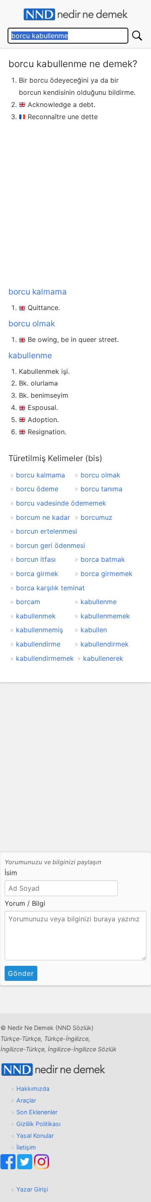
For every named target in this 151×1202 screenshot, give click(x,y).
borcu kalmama (37, 292)
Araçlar (26, 1100)
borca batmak (103, 559)
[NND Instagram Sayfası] (41, 1167)
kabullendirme (38, 644)
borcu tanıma (101, 489)
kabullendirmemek (45, 658)
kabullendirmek (105, 644)
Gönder (21, 973)
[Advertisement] (75, 202)
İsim (11, 872)
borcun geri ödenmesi (50, 545)
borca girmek (37, 573)
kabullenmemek (105, 616)
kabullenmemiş (39, 630)
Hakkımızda (32, 1088)
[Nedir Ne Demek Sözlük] (75, 14)
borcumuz (96, 517)
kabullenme (30, 355)
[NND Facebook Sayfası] (8, 1167)
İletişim (26, 1147)
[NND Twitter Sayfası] (25, 1167)
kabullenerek (103, 658)
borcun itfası (36, 559)
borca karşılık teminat (50, 588)
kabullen (94, 630)
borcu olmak (31, 323)
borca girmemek (107, 573)
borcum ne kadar (43, 517)
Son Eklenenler (36, 1112)
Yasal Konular (35, 1135)
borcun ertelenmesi (46, 531)
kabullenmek (36, 616)
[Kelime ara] (137, 35)
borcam (28, 601)
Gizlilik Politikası (38, 1123)
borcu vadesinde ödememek (61, 503)
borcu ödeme (37, 489)
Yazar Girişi (32, 1189)
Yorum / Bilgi (25, 903)
